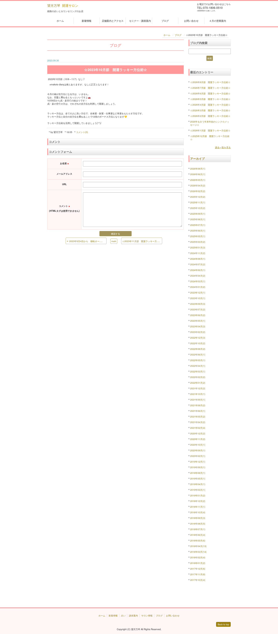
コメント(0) (82, 132)
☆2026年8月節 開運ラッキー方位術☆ (210, 82)
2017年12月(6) (197, 568)
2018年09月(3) (197, 518)
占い (123, 615)
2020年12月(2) (197, 433)
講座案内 (133, 615)
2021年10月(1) (197, 394)
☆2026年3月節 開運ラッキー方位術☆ (210, 110)
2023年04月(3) (197, 326)
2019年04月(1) (197, 484)
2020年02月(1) (197, 456)
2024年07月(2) (197, 264)
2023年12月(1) (197, 292)
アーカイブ (197, 158)
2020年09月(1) (197, 450)
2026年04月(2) (197, 185)
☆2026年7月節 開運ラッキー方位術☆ (210, 87)
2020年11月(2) (197, 439)
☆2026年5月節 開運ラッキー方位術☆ (210, 99)
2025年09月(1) (197, 213)
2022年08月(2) (197, 348)
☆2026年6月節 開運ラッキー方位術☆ (210, 93)
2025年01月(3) (197, 247)
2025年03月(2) (197, 241)
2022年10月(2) (197, 343)
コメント (64, 208)
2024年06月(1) (197, 270)
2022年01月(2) (197, 382)
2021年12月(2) (197, 388)
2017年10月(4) (197, 580)
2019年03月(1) (197, 489)
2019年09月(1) (197, 467)
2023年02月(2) (197, 332)
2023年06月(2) (197, 315)
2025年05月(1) (197, 236)
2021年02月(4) (197, 427)
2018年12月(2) (197, 501)
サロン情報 (147, 615)
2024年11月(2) (197, 253)
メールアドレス (64, 173)
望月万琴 (53, 5)
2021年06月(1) (197, 410)
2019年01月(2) (197, 495)
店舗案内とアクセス (113, 21)
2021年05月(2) (197, 416)
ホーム (60, 21)
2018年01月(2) (197, 563)
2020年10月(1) (197, 444)
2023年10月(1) (197, 298)
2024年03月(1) (197, 281)
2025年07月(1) (197, 225)
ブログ (165, 21)
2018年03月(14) (198, 551)
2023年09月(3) (197, 303)
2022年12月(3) (197, 337)
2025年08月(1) (197, 219)
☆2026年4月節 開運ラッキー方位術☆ (210, 104)
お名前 (64, 163)
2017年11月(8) (197, 574)
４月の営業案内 (217, 21)
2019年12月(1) (197, 461)
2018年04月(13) (198, 546)
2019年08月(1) (197, 472)
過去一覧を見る (223, 147)
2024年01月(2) (197, 287)
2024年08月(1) (197, 258)
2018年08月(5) (197, 523)
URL (64, 184)
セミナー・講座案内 (139, 21)
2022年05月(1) (197, 360)
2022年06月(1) (197, 354)
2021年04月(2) (197, 422)
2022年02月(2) (197, 377)
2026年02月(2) (197, 191)
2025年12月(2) (197, 196)
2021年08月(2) (197, 405)
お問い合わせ (191, 21)
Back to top (223, 624)
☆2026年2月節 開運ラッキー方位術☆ (210, 116)
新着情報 (86, 21)
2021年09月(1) (197, 399)
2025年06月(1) (197, 230)
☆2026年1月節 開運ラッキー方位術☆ (210, 130)
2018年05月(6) (197, 540)
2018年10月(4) (197, 512)
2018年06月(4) (197, 534)
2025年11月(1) (197, 202)
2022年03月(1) (197, 371)
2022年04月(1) (197, 365)
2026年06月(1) (197, 174)
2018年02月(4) (197, 557)
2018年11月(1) (197, 506)
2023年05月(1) (197, 320)
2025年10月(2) (197, 208)
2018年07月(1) (197, 529)
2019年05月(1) (197, 478)
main (113, 241)
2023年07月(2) (197, 309)
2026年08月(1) (197, 168)
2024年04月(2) (197, 275)
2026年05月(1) (197, 179)
